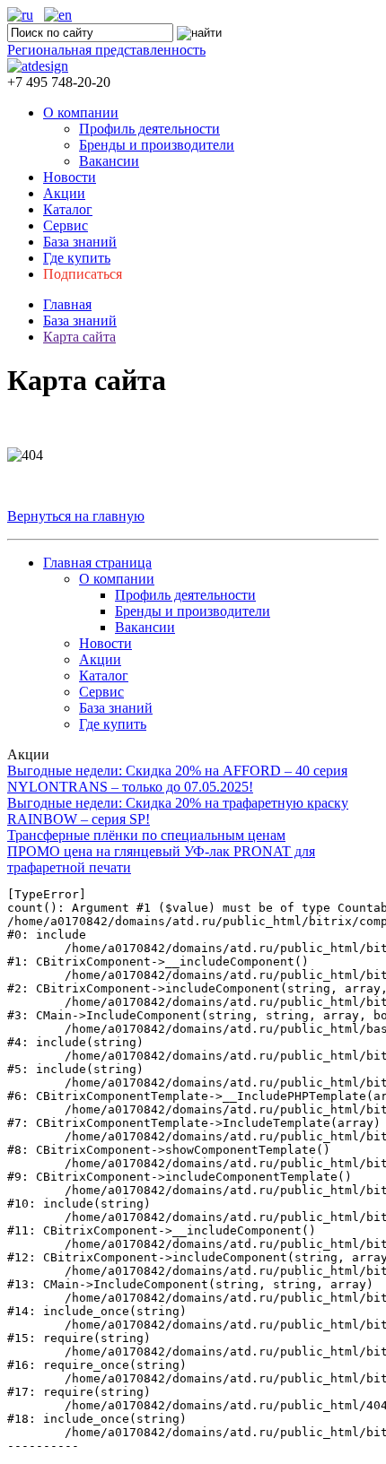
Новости (69, 177)
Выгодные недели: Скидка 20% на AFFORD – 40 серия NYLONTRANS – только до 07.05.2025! (177, 778)
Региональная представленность (106, 49)
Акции (64, 193)
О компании (80, 112)
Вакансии (109, 161)
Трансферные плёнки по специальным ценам (146, 835)
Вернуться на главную (76, 516)
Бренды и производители (156, 144)
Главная (67, 304)
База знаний (80, 241)
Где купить (76, 257)
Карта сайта (79, 336)
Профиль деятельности (149, 128)
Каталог (67, 209)
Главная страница (97, 562)
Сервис (65, 225)
